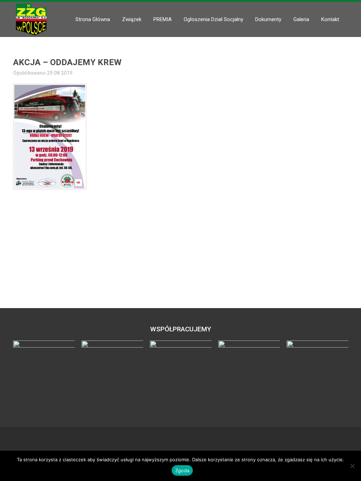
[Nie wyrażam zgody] (352, 465)
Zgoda (182, 470)
